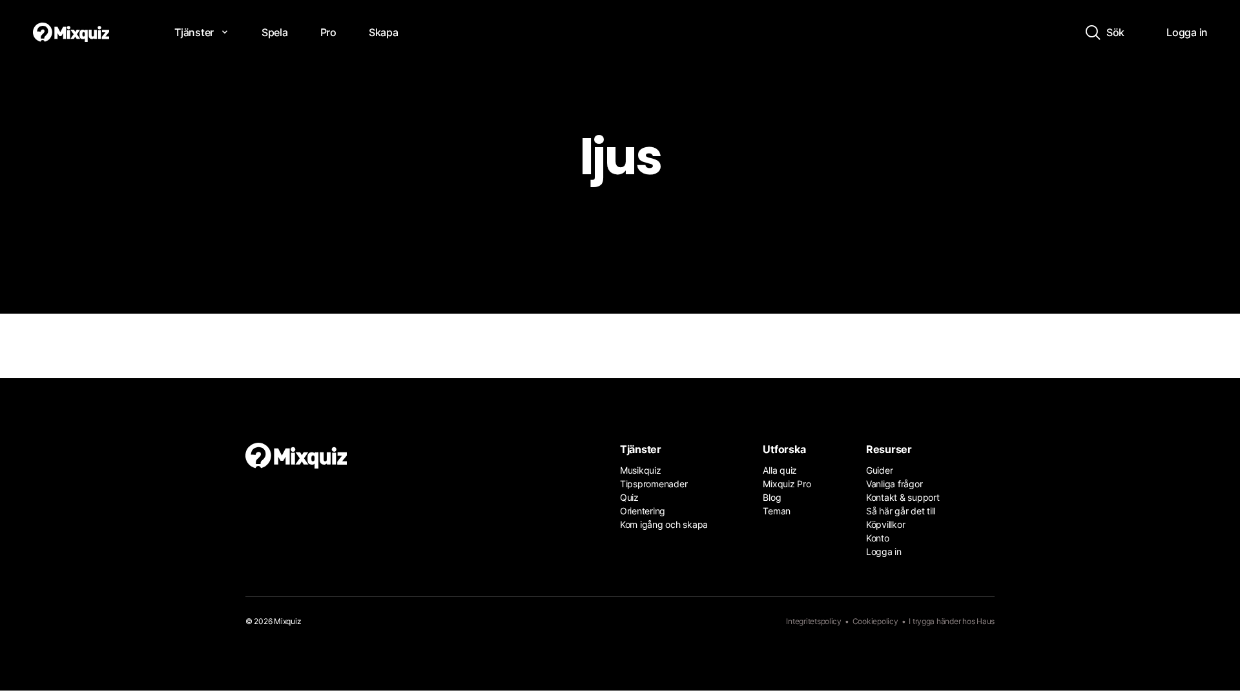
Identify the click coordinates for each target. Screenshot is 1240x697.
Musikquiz (640, 470)
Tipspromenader (653, 483)
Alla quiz (780, 470)
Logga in (884, 551)
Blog (772, 497)
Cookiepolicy (875, 621)
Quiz (629, 497)
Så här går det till (900, 510)
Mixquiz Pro (787, 483)
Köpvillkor (885, 524)
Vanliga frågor (894, 483)
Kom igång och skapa (664, 524)
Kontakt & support (903, 497)
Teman (776, 510)
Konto (877, 537)
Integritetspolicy (814, 621)
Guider (879, 470)
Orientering (642, 510)
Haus (985, 621)
